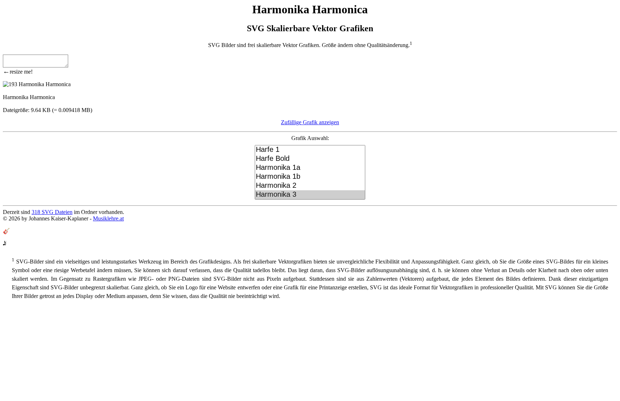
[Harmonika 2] (310, 185)
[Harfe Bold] (310, 158)
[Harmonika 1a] (310, 167)
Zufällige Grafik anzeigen (310, 122)
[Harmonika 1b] (310, 176)
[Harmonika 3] (310, 194)
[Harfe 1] (310, 149)
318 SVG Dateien (52, 212)
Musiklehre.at (108, 218)
